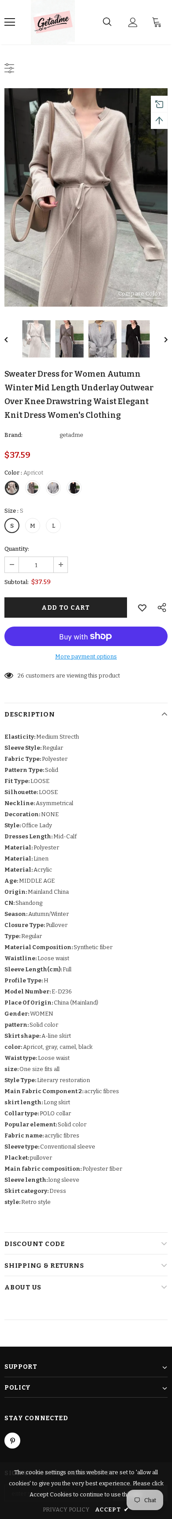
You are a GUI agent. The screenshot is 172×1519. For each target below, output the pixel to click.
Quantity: (16, 548)
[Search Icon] (107, 22)
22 (21, 675)
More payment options (86, 656)
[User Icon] (133, 22)
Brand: (13, 435)
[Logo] (53, 22)
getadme (71, 435)
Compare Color (139, 293)
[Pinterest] (12, 1441)
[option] (86, 197)
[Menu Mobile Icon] (9, 22)
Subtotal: (16, 582)
